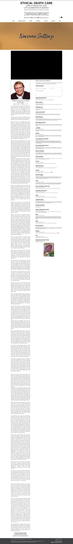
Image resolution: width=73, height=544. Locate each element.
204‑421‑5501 (27, 17)
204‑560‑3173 (34, 17)
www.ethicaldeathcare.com (23, 535)
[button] (61, 17)
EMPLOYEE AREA (59, 539)
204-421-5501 (15, 535)
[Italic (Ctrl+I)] (39, 88)
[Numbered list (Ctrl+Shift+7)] (52, 88)
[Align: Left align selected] (50, 88)
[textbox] (48, 92)
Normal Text (44, 88)
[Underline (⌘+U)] (41, 88)
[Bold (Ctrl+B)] (37, 88)
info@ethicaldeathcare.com (44, 17)
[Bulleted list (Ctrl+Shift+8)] (54, 88)
